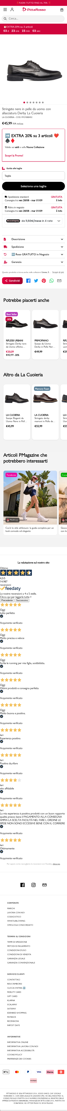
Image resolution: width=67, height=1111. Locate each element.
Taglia (8, 175)
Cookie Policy (14, 1054)
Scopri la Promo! (14, 155)
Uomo (44, 272)
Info (60, 200)
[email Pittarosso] (44, 885)
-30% (9, 319)
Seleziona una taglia (33, 186)
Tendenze (11, 475)
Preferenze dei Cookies (19, 1059)
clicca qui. (56, 864)
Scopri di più (58, 272)
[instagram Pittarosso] (33, 885)
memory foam (42, 388)
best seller (12, 314)
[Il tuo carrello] (61, 10)
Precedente (7, 600)
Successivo (22, 600)
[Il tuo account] (12, 10)
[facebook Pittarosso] (22, 885)
